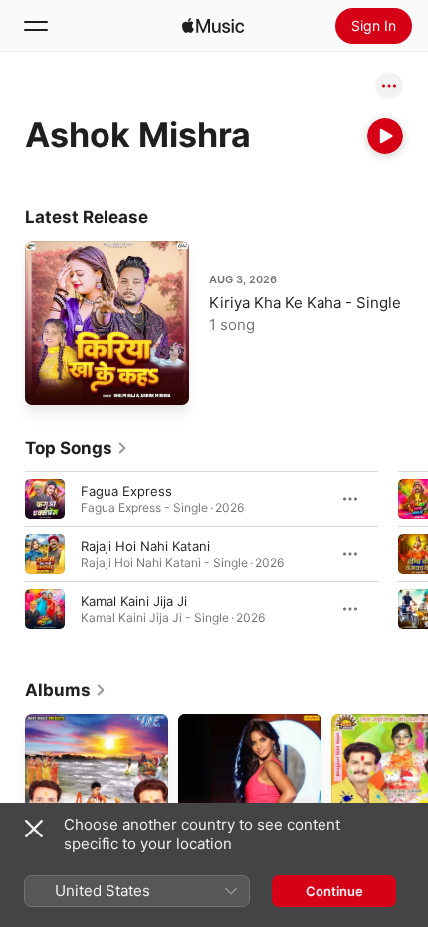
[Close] (34, 828)
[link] (76, 448)
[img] (213, 26)
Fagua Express (126, 491)
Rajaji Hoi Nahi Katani (145, 546)
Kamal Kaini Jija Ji (134, 601)
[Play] (385, 136)
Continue (334, 891)
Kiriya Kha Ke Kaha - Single (305, 302)
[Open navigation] (36, 26)
